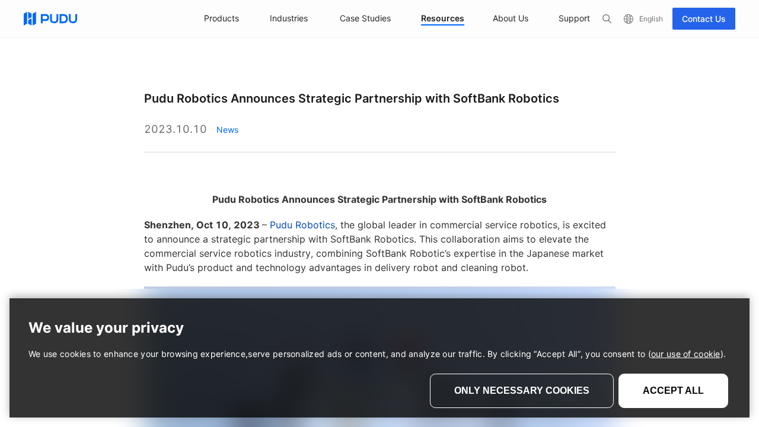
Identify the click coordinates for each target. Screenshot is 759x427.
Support (574, 18)
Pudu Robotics (302, 225)
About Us (510, 18)
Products (221, 18)
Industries (289, 18)
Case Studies (365, 18)
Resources (442, 18)
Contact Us (704, 19)
